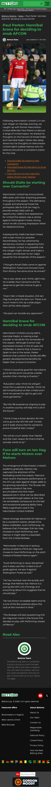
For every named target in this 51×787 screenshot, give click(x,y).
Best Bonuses (8, 725)
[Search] (41, 3)
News (21, 16)
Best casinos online (11, 720)
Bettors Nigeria (9, 16)
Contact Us (35, 723)
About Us (34, 713)
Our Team (34, 718)
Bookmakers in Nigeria (13, 715)
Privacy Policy (37, 745)
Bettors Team (12, 40)
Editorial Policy (37, 735)
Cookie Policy (36, 740)
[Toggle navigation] (47, 3)
